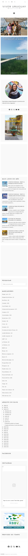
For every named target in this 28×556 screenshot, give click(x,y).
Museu (3, 350)
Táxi (3, 386)
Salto (3, 380)
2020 (5, 432)
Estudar (4, 321)
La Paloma (4, 342)
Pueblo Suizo (5, 368)
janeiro (6, 421)
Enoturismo (5, 318)
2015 (5, 441)
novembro (7, 412)
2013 (5, 445)
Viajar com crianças (7, 389)
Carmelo (4, 303)
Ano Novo (4, 300)
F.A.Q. (3, 324)
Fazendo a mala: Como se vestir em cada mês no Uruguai (16, 232)
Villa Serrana (5, 395)
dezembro (7, 411)
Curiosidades (5, 315)
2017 (5, 437)
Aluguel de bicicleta (7, 297)
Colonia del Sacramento (8, 309)
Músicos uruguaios (6, 354)
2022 (5, 428)
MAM (3, 348)
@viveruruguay (14, 503)
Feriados (4, 327)
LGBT (3, 339)
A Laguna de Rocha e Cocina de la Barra (14, 38)
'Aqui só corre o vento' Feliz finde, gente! (13, 500)
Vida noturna (5, 392)
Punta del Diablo (6, 374)
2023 (5, 427)
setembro (7, 414)
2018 (5, 436)
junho (6, 416)
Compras (4, 312)
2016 (5, 439)
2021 (5, 430)
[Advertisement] (14, 261)
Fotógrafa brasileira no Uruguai (14, 19)
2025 (5, 407)
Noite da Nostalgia (7, 359)
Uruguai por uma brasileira (11, 554)
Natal (3, 357)
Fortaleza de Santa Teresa (8, 330)
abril (6, 419)
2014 (5, 443)
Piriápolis (4, 365)
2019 (5, 434)
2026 (5, 405)
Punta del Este (5, 377)
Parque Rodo (5, 362)
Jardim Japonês (6, 336)
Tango (3, 383)
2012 (5, 446)
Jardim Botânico (6, 333)
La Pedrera (5, 345)
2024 (5, 409)
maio (6, 418)
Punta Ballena (5, 371)
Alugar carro (5, 294)
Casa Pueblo (5, 306)
